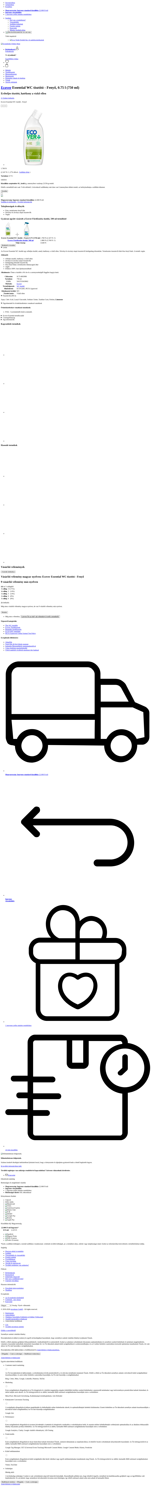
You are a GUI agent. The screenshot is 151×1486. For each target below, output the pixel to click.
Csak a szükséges (16, 1354)
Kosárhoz (8, 7)
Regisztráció (9, 1275)
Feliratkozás (9, 51)
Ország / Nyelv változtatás (21, 1305)
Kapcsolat (13, 28)
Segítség (8, 18)
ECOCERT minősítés (12, 631)
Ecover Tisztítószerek (12, 627)
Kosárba (4, 191)
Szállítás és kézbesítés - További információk (16, 202)
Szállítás (8, 1253)
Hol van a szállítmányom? (14, 1279)
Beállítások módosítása (32, 1354)
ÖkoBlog (8, 1290)
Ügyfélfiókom (10, 1259)
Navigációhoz (10, 3)
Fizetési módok (15, 26)
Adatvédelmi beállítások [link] (13, 1321)
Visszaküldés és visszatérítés (15, 1255)
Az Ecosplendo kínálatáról (14, 1298)
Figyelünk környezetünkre (14, 1288)
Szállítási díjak (24, 172)
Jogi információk (8, 320)
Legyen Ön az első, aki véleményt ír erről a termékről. (40, 616)
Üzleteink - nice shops (13, 1300)
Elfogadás (5, 1354)
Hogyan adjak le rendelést (14, 1251)
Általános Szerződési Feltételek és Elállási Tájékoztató (24, 1317)
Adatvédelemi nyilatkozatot (10, 1358)
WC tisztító (21, 286)
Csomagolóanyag (9, 318)
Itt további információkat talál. (11, 1166)
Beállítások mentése (8, 1482)
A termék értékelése (8, 572)
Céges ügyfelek (10, 1261)
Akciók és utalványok (13, 1263)
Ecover (6, 87)
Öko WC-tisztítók (11, 625)
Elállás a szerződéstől (8, 1330)
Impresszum (9, 1313)
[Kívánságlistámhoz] (2, 193)
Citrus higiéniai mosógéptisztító (16, 648)
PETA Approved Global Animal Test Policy (20, 633)
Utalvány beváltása (12, 1281)
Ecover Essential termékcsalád (13, 316)
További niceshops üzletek (14, 1327)
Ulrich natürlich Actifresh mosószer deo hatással (22, 650)
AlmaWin (8, 642)
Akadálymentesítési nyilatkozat (16, 1319)
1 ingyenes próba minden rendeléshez (18, 14)
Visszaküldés (14, 22)
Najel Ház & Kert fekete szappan (16, 644)
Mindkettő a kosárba (8, 245)
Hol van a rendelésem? (18, 20)
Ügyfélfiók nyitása (11, 59)
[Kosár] (77, 66)
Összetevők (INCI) (9, 296)
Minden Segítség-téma (17, 30)
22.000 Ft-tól (26, 10)
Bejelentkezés (10, 1273)
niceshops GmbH (17, 1309)
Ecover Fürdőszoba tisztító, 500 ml (20, 240)
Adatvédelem (10, 1315)
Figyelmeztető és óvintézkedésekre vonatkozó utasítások (22, 303)
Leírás (5, 247)
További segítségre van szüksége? (17, 1265)
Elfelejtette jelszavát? (12, 1277)
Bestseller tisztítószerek (13, 629)
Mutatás (4, 612)
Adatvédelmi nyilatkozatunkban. (48, 1350)
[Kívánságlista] (7, 62)
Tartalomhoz (9, 5)
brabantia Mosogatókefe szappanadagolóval (20, 646)
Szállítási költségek (16, 24)
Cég (6, 1325)
